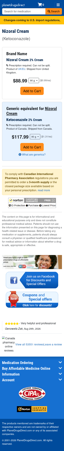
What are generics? (33, 154)
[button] (32, 203)
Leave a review (53, 344)
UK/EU (21, 69)
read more (44, 190)
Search (55, 11)
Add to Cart (32, 90)
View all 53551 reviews (29, 344)
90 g (32, 80)
